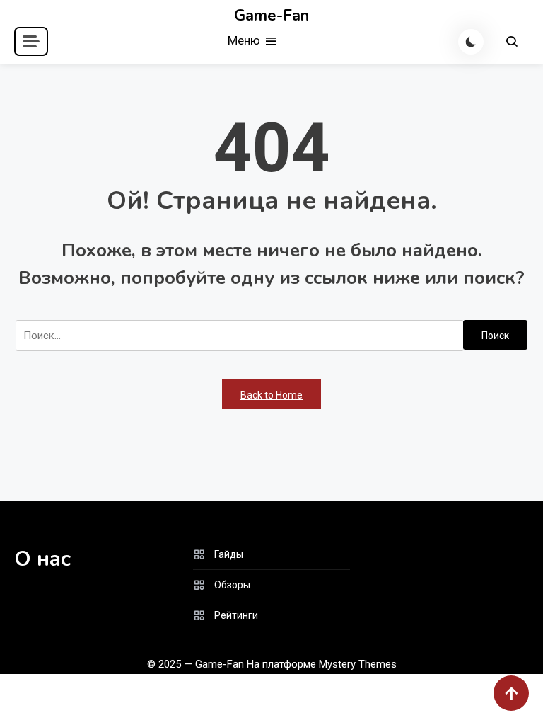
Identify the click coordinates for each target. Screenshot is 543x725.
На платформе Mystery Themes (322, 664)
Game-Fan (271, 15)
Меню (245, 40)
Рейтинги (236, 615)
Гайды (228, 554)
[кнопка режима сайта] (471, 42)
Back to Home (271, 395)
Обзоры (232, 584)
